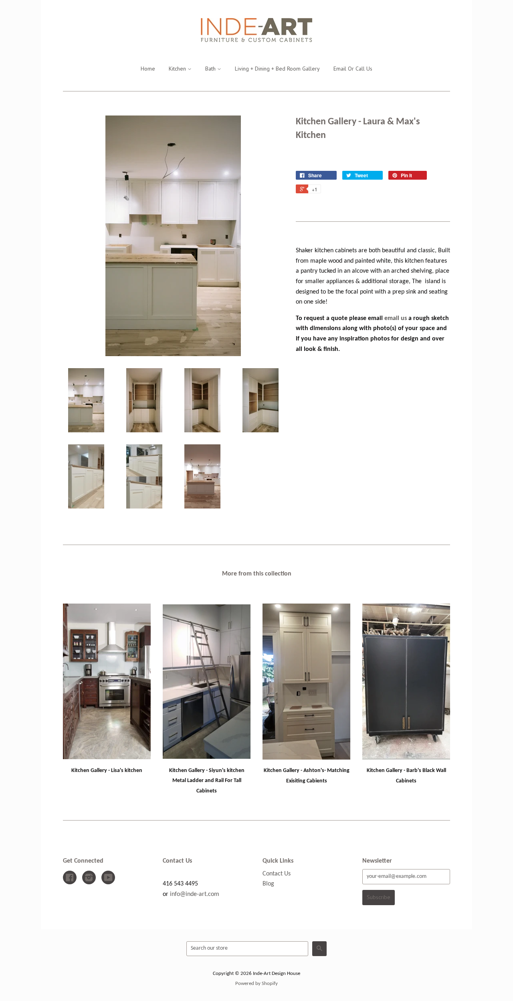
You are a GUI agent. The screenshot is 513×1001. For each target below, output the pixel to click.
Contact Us (277, 874)
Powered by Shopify (256, 983)
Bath (211, 68)
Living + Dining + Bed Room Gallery (277, 68)
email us (395, 318)
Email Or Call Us (352, 68)
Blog (268, 884)
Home (148, 68)
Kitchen (178, 68)
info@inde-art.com (194, 894)
